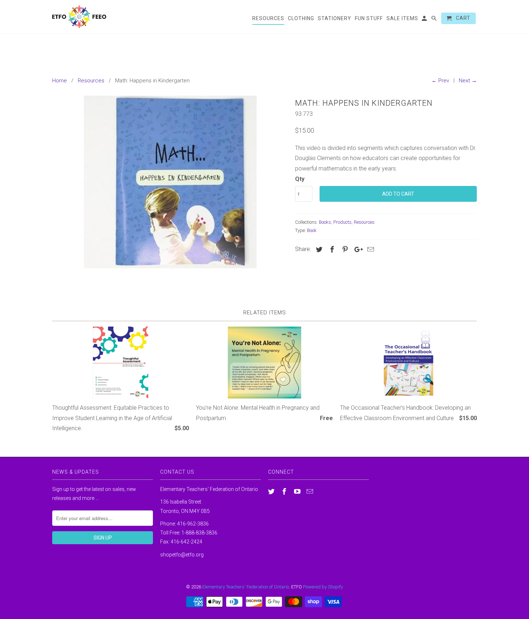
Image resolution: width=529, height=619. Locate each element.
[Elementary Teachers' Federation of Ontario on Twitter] (272, 491)
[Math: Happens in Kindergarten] (170, 182)
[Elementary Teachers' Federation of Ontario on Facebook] (285, 491)
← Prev (440, 80)
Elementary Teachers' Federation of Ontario (245, 587)
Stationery (334, 18)
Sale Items (402, 18)
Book (312, 230)
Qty (299, 179)
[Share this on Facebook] (331, 249)
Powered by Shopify (323, 587)
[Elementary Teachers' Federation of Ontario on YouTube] (298, 491)
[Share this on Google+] (356, 249)
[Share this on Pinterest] (344, 249)
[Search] (434, 19)
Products (342, 222)
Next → (468, 80)
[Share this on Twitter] (318, 249)
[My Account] (425, 19)
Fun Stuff (369, 18)
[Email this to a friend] (369, 249)
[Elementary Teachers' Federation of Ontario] (79, 16)
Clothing (301, 18)
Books (325, 222)
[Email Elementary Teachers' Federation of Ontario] (311, 491)
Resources (364, 222)
